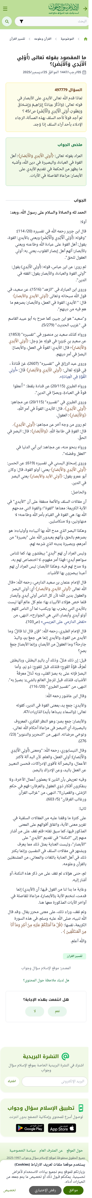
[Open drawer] (5, 8)
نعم (57, 1011)
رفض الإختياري (45, 1190)
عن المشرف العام (51, 1150)
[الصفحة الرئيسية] (85, 39)
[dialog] (44, 1179)
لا (35, 1011)
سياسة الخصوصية (22, 1150)
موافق (73, 1190)
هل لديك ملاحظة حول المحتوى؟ (46, 980)
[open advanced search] (21, 21)
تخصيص (9, 1190)
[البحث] (7, 21)
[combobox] (56, 21)
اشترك (12, 1081)
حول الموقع (75, 1150)
